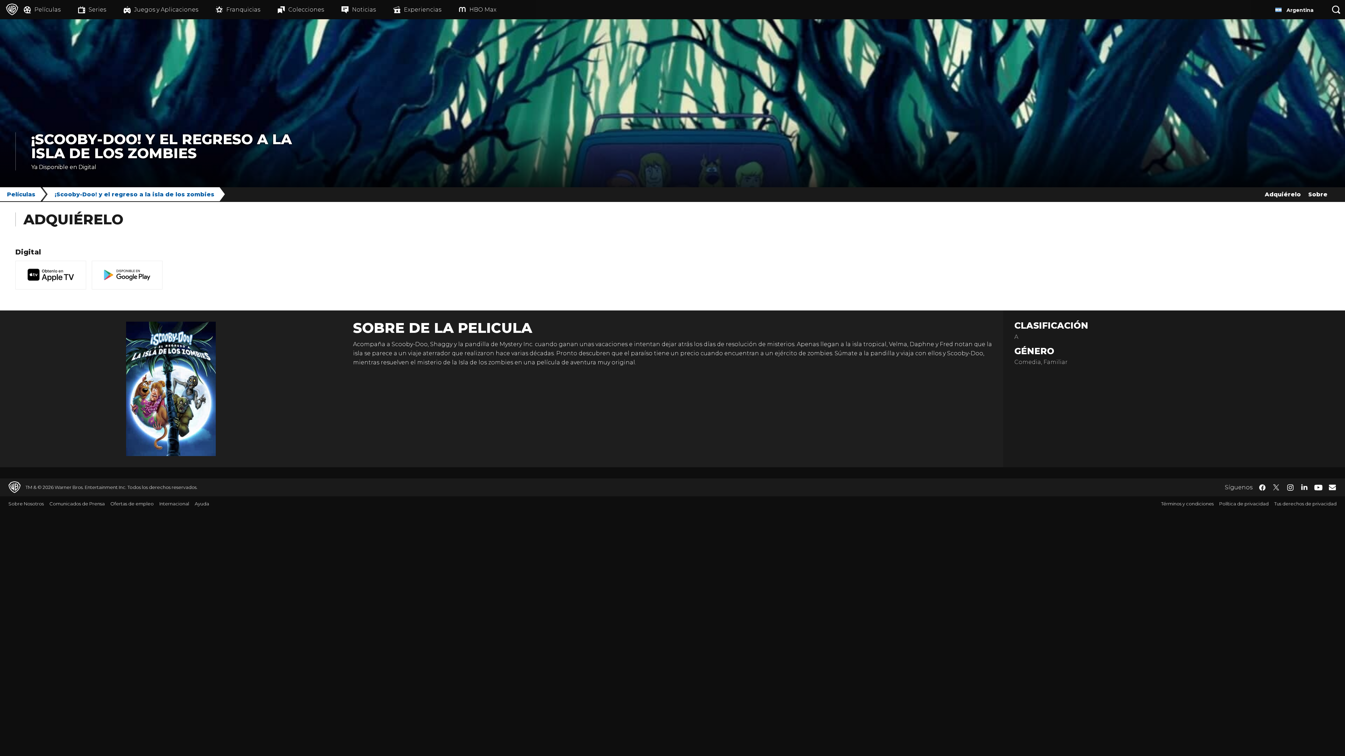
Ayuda (202, 503)
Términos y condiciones (1187, 503)
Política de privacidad (1244, 503)
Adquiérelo (1283, 194)
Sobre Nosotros (26, 503)
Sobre (1317, 194)
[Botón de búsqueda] (1336, 9)
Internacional (174, 503)
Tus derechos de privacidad (1305, 503)
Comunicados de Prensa (77, 503)
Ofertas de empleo (132, 503)
